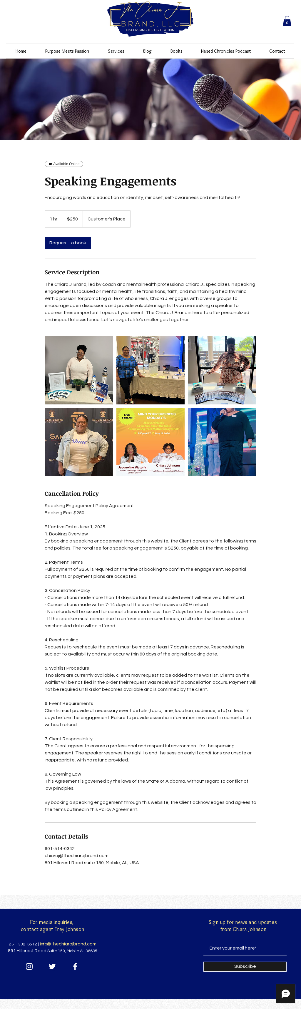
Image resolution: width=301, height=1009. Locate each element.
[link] (68, 243)
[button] (287, 21)
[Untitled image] (79, 370)
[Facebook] (75, 966)
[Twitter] (52, 966)
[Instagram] (29, 966)
